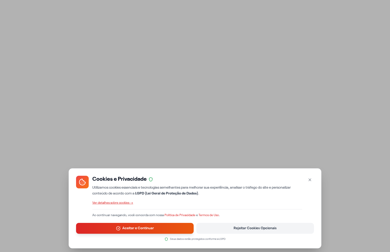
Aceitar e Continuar (138, 228)
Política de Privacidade (180, 215)
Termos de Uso (209, 215)
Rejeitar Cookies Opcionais (255, 228)
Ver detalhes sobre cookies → (112, 202)
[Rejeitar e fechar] (310, 180)
